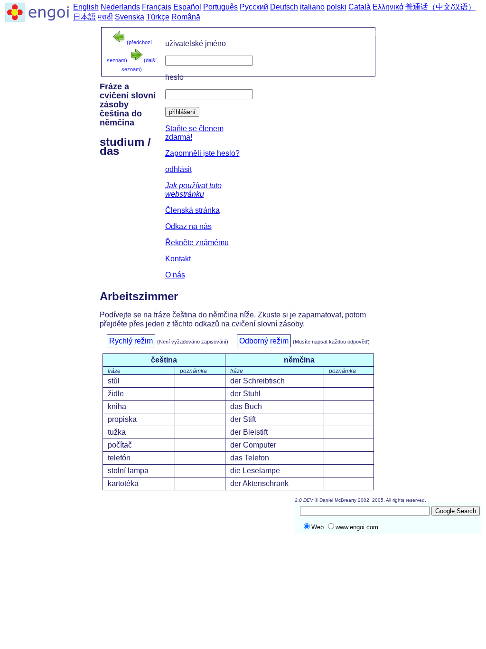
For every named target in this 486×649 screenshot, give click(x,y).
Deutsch (284, 7)
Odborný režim (264, 341)
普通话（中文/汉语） (440, 7)
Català (359, 7)
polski (336, 7)
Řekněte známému (197, 243)
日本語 (84, 17)
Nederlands (120, 7)
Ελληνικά (388, 7)
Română (185, 17)
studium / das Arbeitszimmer (422, 33)
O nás (175, 275)
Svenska (129, 17)
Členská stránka (192, 210)
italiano (312, 7)
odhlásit (178, 169)
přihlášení (182, 111)
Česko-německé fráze (317, 33)
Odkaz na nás (188, 226)
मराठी (105, 17)
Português (220, 7)
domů (255, 33)
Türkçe (157, 17)
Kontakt (178, 259)
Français (156, 7)
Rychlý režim (131, 341)
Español (187, 7)
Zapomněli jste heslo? (202, 153)
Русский (254, 7)
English (86, 7)
